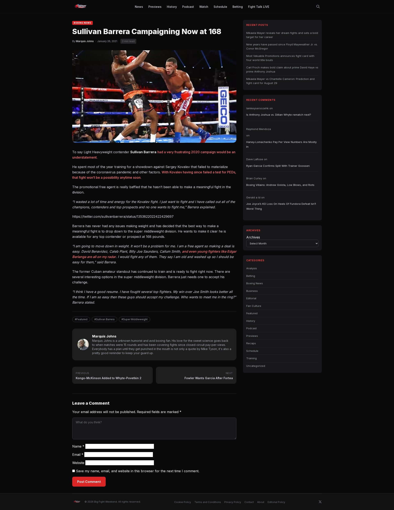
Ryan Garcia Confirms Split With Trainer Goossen (278, 165)
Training (251, 358)
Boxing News (82, 23)
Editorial (251, 298)
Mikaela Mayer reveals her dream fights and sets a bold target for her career (282, 35)
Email (77, 454)
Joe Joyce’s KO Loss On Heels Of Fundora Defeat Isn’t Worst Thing (281, 206)
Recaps (251, 343)
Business (252, 290)
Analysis (251, 268)
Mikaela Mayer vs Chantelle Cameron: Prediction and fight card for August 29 (280, 81)
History (250, 320)
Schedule (252, 350)
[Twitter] (320, 501)
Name (78, 446)
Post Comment (89, 482)
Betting (250, 275)
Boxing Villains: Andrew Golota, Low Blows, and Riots (280, 185)
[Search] (318, 6)
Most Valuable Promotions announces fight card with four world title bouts (280, 58)
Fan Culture (253, 305)
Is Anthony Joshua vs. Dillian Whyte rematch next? (278, 114)
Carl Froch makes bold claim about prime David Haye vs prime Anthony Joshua (282, 69)
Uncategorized (255, 365)
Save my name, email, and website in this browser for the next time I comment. (137, 471)
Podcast (251, 328)
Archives (253, 237)
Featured (252, 313)
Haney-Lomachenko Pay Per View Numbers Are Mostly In (281, 144)
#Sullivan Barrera (104, 319)
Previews (252, 335)
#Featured (81, 319)
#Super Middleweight (134, 319)
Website (78, 463)
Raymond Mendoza (258, 129)
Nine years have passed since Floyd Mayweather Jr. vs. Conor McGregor (282, 46)
